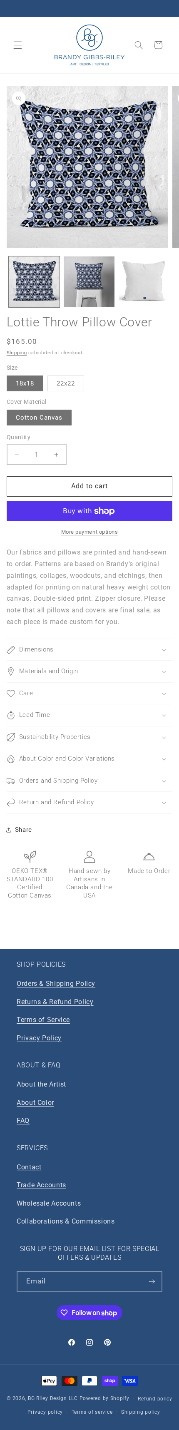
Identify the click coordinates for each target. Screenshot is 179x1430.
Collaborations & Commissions (66, 1221)
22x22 (66, 383)
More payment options (89, 532)
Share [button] (23, 829)
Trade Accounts (41, 1185)
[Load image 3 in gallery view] (144, 281)
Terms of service (92, 1412)
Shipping (17, 353)
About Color (35, 1103)
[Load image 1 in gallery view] (34, 281)
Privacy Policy (39, 1038)
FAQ (23, 1120)
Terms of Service (43, 1020)
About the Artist (41, 1084)
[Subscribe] (152, 1281)
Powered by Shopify (104, 1399)
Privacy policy (45, 1412)
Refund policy (155, 1399)
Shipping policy (140, 1412)
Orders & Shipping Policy (56, 983)
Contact (29, 1167)
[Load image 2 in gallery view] (89, 281)
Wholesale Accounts (49, 1203)
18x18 (25, 383)
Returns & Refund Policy (55, 1002)
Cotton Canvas (39, 417)
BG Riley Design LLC (53, 1399)
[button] (17, 45)
